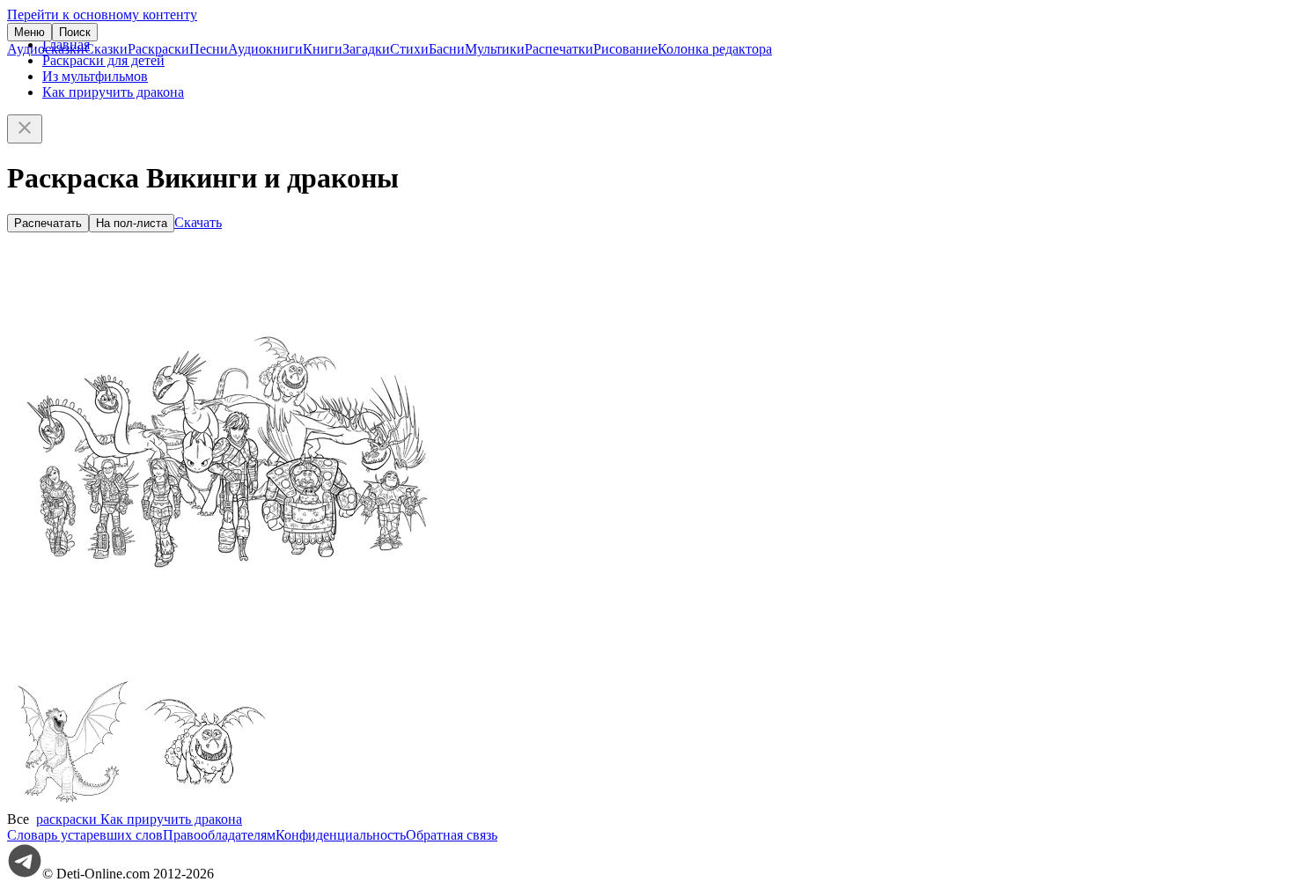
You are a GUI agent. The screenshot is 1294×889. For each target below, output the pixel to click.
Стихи (409, 48)
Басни (447, 48)
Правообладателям (219, 834)
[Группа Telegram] (24, 873)
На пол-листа (131, 223)
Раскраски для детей (103, 60)
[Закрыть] (24, 128)
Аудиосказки (46, 48)
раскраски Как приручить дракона (139, 819)
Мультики (495, 48)
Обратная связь (451, 834)
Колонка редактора (715, 48)
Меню (29, 32)
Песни (208, 48)
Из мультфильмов (95, 76)
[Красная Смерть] (73, 803)
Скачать (198, 222)
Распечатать (48, 223)
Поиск (75, 32)
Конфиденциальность (341, 834)
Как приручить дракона (113, 91)
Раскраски (158, 48)
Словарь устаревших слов (85, 834)
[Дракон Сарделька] (205, 803)
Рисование (625, 48)
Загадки (366, 48)
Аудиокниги (265, 48)
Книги (322, 48)
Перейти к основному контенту (102, 14)
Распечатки (559, 48)
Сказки (106, 48)
